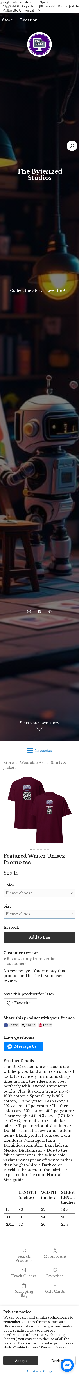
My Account (55, 1256)
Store (9, 762)
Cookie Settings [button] (39, 1371)
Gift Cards (55, 1291)
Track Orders (23, 1276)
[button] (20, 1002)
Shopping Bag (24, 1293)
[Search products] (72, 146)
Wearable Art (32, 762)
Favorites (55, 1276)
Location (29, 20)
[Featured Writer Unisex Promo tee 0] (39, 810)
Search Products (24, 1258)
